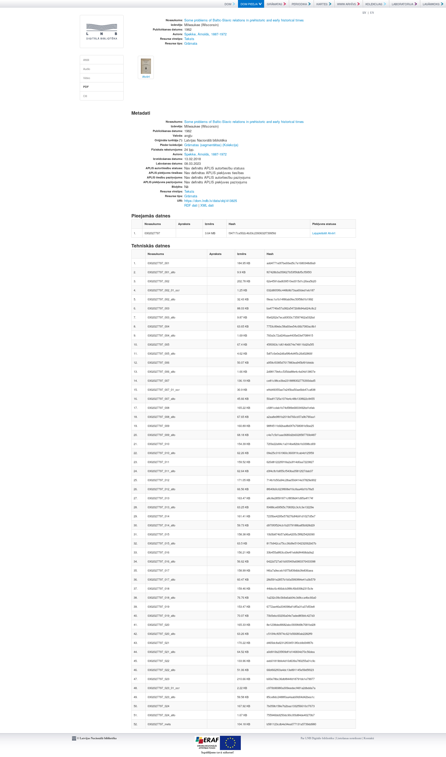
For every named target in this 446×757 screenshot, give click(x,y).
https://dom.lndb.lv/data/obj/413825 (210, 200)
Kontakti (369, 738)
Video (86, 78)
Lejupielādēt (319, 233)
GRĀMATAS (274, 4)
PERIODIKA (299, 4)
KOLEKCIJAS (373, 4)
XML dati (207, 205)
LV (364, 12)
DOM (228, 4)
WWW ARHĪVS (346, 4)
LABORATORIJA (402, 4)
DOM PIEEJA (249, 4)
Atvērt (331, 233)
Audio (86, 69)
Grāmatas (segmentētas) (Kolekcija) (211, 144)
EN (372, 12)
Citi (85, 96)
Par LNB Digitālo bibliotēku (317, 738)
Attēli (86, 60)
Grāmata (190, 43)
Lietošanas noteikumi (349, 738)
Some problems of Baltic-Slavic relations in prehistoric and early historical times (244, 20)
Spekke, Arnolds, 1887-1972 (205, 34)
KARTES (322, 4)
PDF (86, 87)
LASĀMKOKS (431, 4)
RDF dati (190, 205)
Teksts (189, 38)
